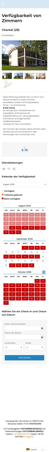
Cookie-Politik (18, 446)
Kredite (34, 446)
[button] (3, 4)
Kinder (28, 343)
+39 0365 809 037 (21, 434)
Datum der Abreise (13, 333)
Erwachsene (10, 343)
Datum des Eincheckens (15, 324)
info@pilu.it (29, 436)
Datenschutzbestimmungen (24, 442)
